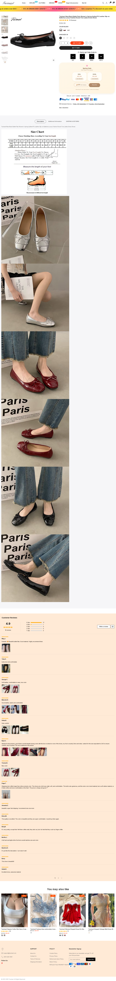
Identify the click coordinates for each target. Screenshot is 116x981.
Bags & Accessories (72, 3)
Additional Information (55, 121)
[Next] (53, 39)
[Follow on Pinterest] (2, 963)
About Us (32, 953)
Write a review (103, 626)
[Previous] (12, 39)
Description (40, 121)
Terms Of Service (35, 959)
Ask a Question (63, 107)
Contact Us (33, 956)
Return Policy (53, 962)
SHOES (61, 3)
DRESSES (53, 3)
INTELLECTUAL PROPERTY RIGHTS (59, 964)
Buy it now (76, 48)
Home (23, 3)
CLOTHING (42, 3)
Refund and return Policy (57, 959)
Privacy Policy (53, 956)
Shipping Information (36, 962)
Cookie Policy (53, 953)
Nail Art (84, 3)
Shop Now (94, 85)
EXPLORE (33, 3)
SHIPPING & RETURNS (72, 121)
